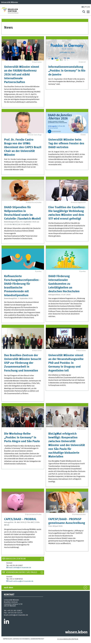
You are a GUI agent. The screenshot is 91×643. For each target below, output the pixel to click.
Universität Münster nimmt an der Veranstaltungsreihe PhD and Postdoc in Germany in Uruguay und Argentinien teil (66, 363)
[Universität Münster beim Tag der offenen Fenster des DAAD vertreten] (67, 123)
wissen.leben (76, 632)
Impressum (7, 639)
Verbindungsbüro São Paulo (21, 572)
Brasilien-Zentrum (15, 559)
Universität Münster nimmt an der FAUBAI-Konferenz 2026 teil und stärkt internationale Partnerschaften (21, 74)
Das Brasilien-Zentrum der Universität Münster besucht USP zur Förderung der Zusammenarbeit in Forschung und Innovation (22, 363)
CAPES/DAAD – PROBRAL (20, 519)
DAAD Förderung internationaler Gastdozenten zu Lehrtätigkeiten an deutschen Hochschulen (64, 284)
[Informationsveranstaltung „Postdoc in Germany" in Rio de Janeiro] (67, 50)
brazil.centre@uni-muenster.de (20, 567)
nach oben (8, 588)
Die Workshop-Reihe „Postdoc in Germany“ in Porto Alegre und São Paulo (22, 437)
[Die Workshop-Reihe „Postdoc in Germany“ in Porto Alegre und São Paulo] (23, 417)
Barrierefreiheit (37, 639)
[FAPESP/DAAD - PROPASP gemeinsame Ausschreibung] (67, 502)
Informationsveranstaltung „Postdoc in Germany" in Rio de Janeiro (66, 70)
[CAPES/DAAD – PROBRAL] (23, 502)
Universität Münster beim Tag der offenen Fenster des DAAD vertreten (66, 143)
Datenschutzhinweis (21, 639)
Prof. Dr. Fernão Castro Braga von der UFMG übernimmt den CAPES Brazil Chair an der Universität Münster (22, 147)
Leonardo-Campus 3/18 (13, 604)
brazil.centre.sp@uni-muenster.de (21, 581)
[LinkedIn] (6, 622)
